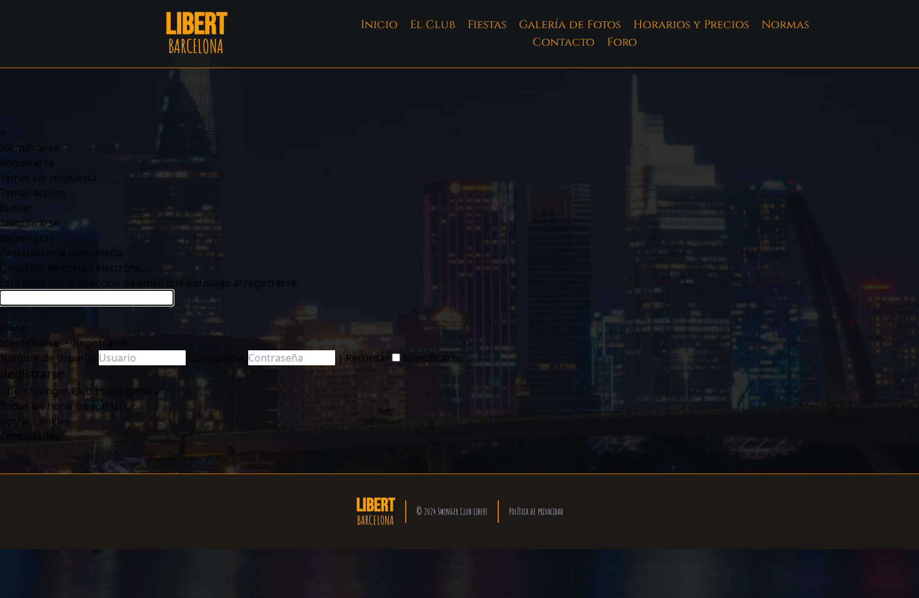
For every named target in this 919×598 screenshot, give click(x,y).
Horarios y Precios (691, 25)
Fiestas (487, 25)
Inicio (379, 25)
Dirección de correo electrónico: (76, 268)
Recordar (369, 358)
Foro (622, 42)
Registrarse (100, 343)
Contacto (564, 42)
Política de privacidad (536, 511)
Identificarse (29, 343)
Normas (785, 25)
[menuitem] (29, 148)
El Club (432, 25)
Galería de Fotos (570, 25)
